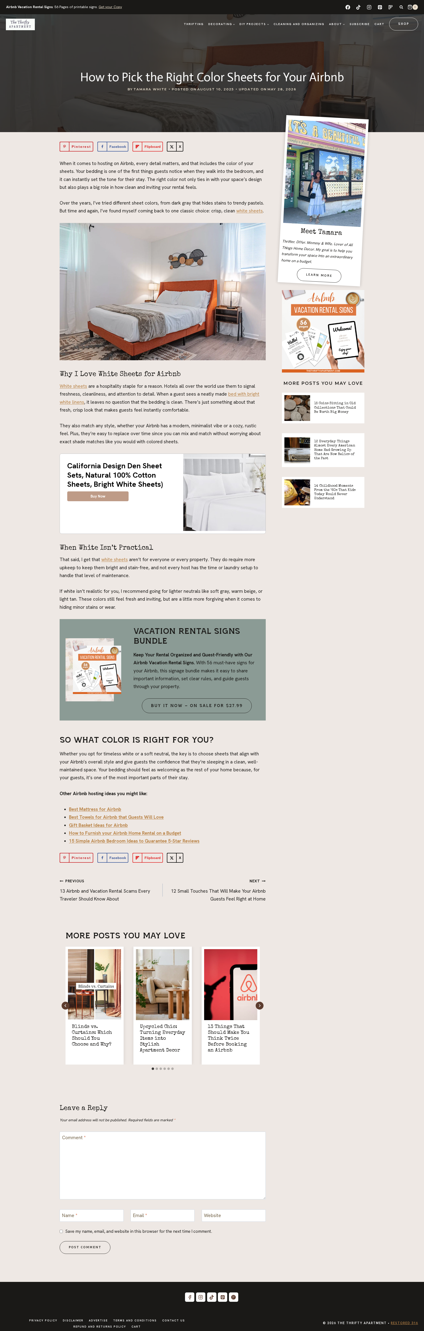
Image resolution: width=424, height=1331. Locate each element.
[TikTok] (358, 7)
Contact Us (173, 1320)
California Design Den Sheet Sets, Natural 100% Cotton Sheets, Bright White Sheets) (115, 475)
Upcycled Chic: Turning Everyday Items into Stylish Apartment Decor (162, 1039)
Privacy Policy (43, 1320)
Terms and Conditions (135, 1320)
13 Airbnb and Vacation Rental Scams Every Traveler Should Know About (105, 890)
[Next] (260, 1006)
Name (70, 1216)
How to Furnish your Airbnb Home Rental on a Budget (125, 833)
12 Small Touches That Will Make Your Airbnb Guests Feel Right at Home (218, 890)
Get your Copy (110, 7)
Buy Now (98, 496)
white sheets (249, 211)
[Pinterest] (379, 7)
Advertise (98, 1320)
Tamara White (150, 89)
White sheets (73, 386)
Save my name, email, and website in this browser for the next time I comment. (138, 1231)
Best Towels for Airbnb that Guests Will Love (116, 817)
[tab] (153, 1069)
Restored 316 (404, 1323)
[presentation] (94, 984)
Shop (403, 24)
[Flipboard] (390, 7)
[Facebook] (347, 7)
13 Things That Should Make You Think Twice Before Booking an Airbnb (228, 1039)
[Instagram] (369, 7)
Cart (379, 24)
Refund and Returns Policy (99, 1326)
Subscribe (360, 24)
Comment (74, 1137)
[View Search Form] (401, 7)
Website (212, 1216)
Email (140, 1216)
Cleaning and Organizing (299, 24)
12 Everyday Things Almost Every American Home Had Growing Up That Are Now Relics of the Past (334, 450)
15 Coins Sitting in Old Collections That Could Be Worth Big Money (335, 408)
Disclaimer (73, 1320)
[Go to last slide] (65, 1006)
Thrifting (194, 24)
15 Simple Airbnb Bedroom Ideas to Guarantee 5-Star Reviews (134, 841)
